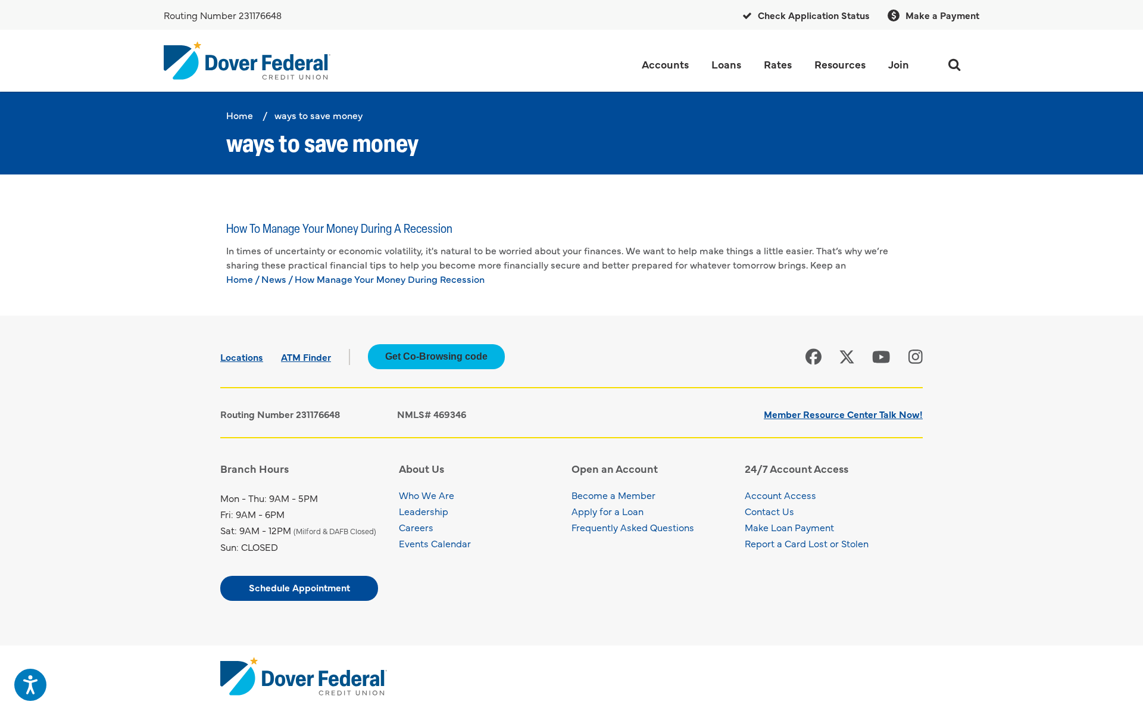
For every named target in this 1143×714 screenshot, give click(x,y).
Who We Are (426, 494)
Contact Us (769, 510)
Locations (241, 356)
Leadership (423, 510)
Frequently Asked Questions (633, 527)
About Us (421, 468)
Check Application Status (812, 14)
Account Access (780, 494)
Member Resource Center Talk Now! (843, 413)
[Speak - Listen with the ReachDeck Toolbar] (30, 685)
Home (239, 114)
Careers (416, 527)
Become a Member (613, 494)
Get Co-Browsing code (436, 356)
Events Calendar (435, 543)
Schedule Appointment (299, 587)
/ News (270, 278)
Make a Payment (941, 14)
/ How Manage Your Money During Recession (386, 278)
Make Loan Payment (789, 527)
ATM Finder (306, 356)
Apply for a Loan (608, 510)
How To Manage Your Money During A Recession (339, 229)
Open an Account (615, 468)
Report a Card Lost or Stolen (807, 543)
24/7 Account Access (796, 468)
